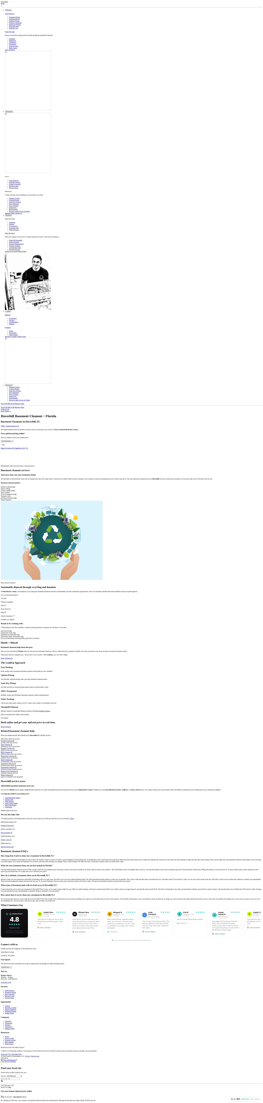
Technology (13, 318)
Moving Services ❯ (7, 847)
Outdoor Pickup (14, 21)
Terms (72, 818)
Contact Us (18, 213)
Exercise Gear (13, 46)
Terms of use (35, 1056)
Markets (11, 324)
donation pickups (44, 711)
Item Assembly (10, 994)
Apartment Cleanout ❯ (8, 763)
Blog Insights (9, 1042)
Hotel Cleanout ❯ (6, 760)
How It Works (13, 206)
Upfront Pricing (14, 200)
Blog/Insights (13, 209)
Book (2, 3)
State (9, 1087)
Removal (8, 10)
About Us (8, 1021)
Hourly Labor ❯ (6, 840)
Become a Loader (11, 336)
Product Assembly (15, 184)
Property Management (16, 244)
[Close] (1, 1064)
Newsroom (8, 1023)
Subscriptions (13, 335)
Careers (7, 1006)
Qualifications (13, 322)
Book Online (6, 411)
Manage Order (10, 213)
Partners (11, 224)
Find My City (13, 28)
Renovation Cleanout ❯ (8, 756)
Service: (3, 1076)
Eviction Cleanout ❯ (7, 741)
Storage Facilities (14, 246)
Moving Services (14, 249)
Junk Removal (9, 14)
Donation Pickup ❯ (7, 825)
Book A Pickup (6, 727)
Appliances (12, 42)
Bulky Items (13, 48)
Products (8, 327)
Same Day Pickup (15, 24)
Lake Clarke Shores (11, 803)
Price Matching (14, 204)
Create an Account (11, 251)
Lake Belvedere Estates (12, 798)
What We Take (14, 26)
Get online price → (7, 441)
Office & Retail (14, 242)
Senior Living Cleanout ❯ (9, 771)
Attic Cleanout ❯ (6, 744)
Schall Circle (9, 800)
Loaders (8, 311)
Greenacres (8, 807)
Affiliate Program (10, 1011)
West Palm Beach (10, 805)
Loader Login (21, 336)
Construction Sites (15, 248)
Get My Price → (6, 967)
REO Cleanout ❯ (6, 752)
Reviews (19, 211)
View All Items (10, 50)
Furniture (12, 39)
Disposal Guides (14, 198)
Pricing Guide (9, 1038)
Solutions (12, 222)
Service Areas (13, 188)
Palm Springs (9, 801)
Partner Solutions (10, 1009)
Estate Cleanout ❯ (7, 775)
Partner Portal (21, 251)
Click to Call (5, 409)
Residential (9, 111)
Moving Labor (13, 186)
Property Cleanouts (15, 23)
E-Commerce (13, 226)
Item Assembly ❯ (6, 833)
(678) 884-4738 (6, 982)
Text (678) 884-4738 (8, 404)
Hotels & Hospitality (15, 240)
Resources (9, 385)
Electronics (12, 44)
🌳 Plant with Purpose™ (9, 1060)
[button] (131, 856)
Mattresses (12, 40)
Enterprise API (14, 228)
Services (11, 320)
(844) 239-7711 (6, 1054)
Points (11, 331)
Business (8, 215)
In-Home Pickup (14, 19)
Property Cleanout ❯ (7, 748)
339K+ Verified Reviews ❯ (10, 426)
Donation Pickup (14, 17)
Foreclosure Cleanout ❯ (8, 767)
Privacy (27, 1056)
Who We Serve (14, 230)
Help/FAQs (13, 208)
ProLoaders (13, 333)
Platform (7, 315)
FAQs (7, 1036)
